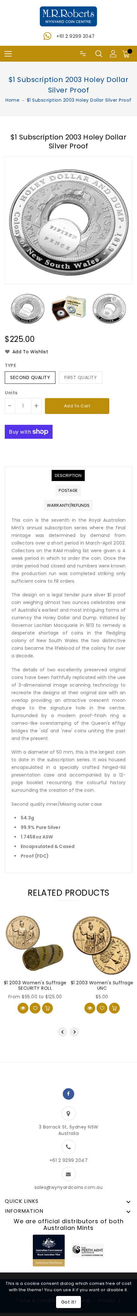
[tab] (68, 475)
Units (11, 392)
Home (12, 100)
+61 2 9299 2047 (75, 36)
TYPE (10, 365)
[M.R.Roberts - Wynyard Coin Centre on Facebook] (68, 1094)
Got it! (68, 1302)
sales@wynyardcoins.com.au (68, 1187)
